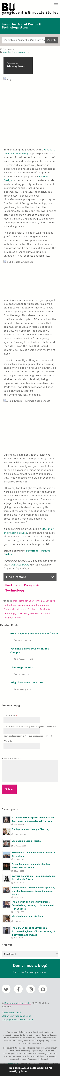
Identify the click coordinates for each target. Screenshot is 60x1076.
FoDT (20, 613)
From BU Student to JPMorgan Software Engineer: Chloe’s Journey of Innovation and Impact (33, 931)
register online (20, 564)
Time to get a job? (21, 667)
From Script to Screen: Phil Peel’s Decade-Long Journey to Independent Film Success (33, 905)
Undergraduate (22, 52)
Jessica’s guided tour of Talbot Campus (29, 650)
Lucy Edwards (32, 613)
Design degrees (26, 604)
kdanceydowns (16, 66)
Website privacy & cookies (16, 1015)
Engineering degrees (14, 609)
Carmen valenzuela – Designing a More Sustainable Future (33, 877)
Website (7, 741)
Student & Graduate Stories (33, 12)
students (17, 617)
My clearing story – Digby (26, 840)
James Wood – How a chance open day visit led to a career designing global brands (33, 891)
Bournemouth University (8, 9)
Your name (9, 715)
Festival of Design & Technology (22, 588)
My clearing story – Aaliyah (27, 916)
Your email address (29, 726)
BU (42, 600)
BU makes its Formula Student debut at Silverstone (34, 854)
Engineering (42, 604)
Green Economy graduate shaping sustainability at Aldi (31, 866)
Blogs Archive (8, 52)
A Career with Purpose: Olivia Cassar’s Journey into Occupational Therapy (34, 819)
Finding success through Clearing (30, 829)
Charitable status (11, 1012)
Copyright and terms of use (17, 1019)
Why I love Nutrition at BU (26, 682)
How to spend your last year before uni (34, 633)
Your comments (11, 758)
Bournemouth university (26, 600)
